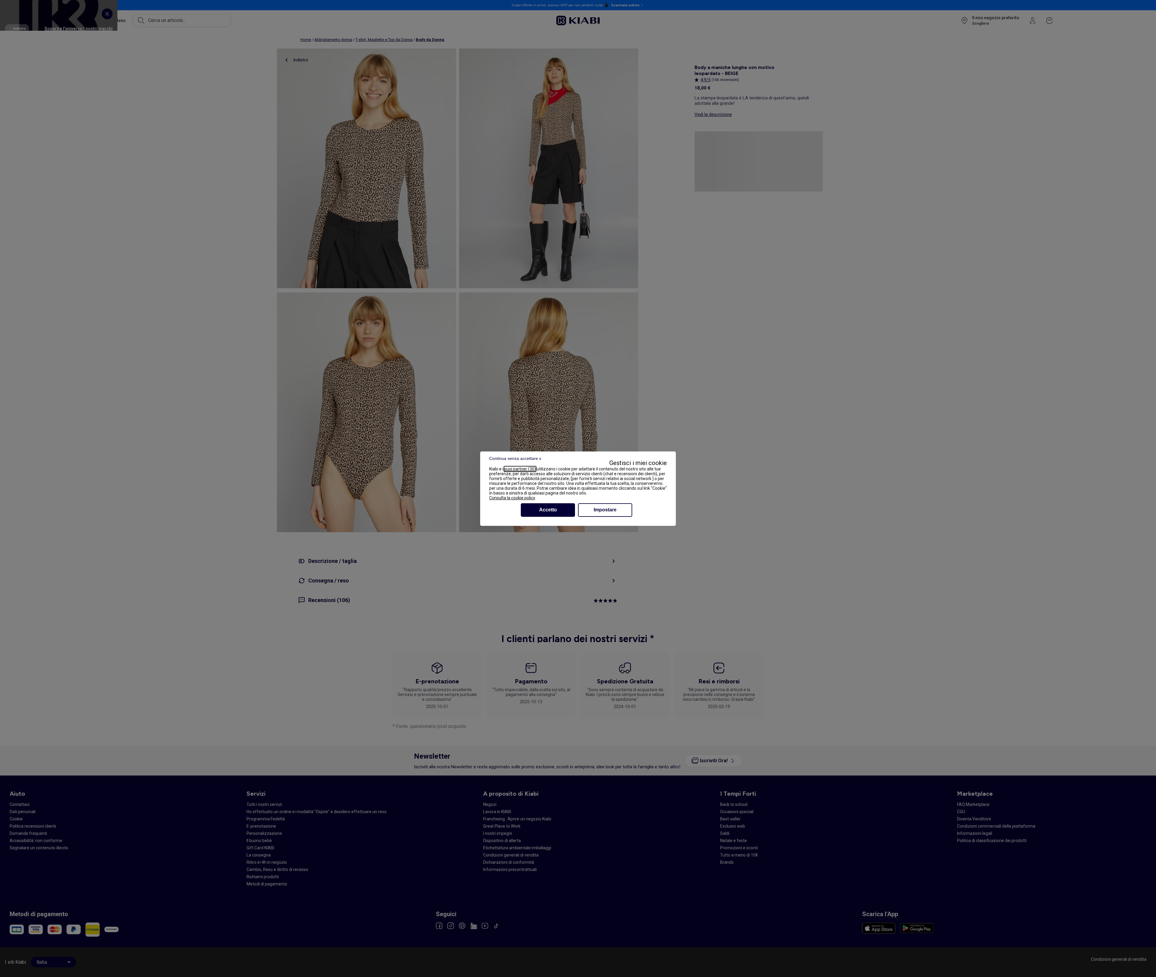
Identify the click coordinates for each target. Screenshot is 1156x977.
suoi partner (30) (520, 469)
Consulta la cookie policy (512, 497)
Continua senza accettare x (515, 458)
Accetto (548, 509)
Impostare (605, 509)
